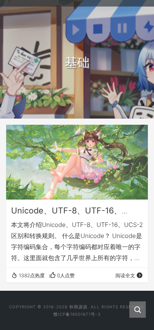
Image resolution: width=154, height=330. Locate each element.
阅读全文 (125, 275)
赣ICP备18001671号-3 (77, 314)
